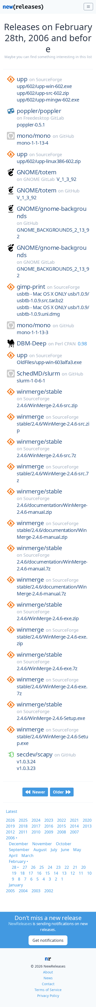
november (42, 843)
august (40, 849)
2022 (61, 820)
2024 (36, 820)
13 (64, 873)
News (48, 978)
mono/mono (34, 135)
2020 (87, 820)
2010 (36, 832)
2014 (74, 826)
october (63, 843)
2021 (74, 820)
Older (58, 792)
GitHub (66, 136)
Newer (38, 792)
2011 (23, 832)
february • (18, 861)
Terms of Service (48, 989)
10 (89, 873)
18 (22, 873)
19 (14, 873)
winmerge (30, 416)
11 (81, 873)
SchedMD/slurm (38, 373)
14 (56, 873)
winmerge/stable (39, 391)
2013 (87, 826)
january (16, 885)
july (54, 849)
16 (39, 873)
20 (83, 867)
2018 (23, 826)
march (27, 855)
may (77, 849)
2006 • (11, 838)
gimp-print (31, 286)
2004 (23, 891)
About (48, 972)
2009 (48, 832)
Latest (11, 811)
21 (75, 867)
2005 (10, 891)
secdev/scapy (34, 754)
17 (31, 873)
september (19, 849)
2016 (48, 826)
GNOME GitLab (39, 179)
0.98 (82, 343)
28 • (15, 867)
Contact (48, 984)
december (18, 843)
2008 (61, 832)
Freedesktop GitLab (43, 118)
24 (50, 867)
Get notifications (48, 940)
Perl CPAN (65, 344)
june (65, 849)
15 (47, 873)
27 (25, 867)
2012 (10, 832)
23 (58, 867)
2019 (10, 826)
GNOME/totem (36, 172)
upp (22, 79)
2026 (10, 820)
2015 (61, 826)
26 (33, 867)
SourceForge (49, 79)
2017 (36, 826)
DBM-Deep (31, 343)
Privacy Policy (48, 995)
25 (41, 867)
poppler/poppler (39, 110)
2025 (23, 820)
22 (66, 867)
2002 (48, 891)
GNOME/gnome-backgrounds (51, 212)
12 (72, 873)
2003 (36, 891)
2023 (48, 820)
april (13, 855)
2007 (74, 832)
